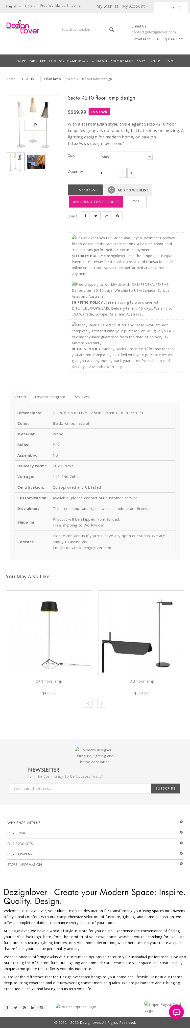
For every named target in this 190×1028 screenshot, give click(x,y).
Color (73, 155)
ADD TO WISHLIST (132, 190)
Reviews (81, 396)
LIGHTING (56, 61)
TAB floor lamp (141, 681)
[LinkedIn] (32, 1007)
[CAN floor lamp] (49, 633)
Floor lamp (52, 79)
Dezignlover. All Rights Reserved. (108, 1022)
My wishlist (107, 6)
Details (20, 396)
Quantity (75, 171)
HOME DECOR (77, 61)
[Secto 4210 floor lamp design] (33, 123)
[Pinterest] (24, 1007)
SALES (141, 61)
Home (10, 79)
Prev (88, 703)
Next (101, 703)
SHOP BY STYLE (122, 61)
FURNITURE (37, 61)
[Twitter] (16, 1007)
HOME (21, 61)
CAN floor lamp (49, 681)
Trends (155, 61)
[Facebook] (7, 1007)
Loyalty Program (50, 396)
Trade (169, 61)
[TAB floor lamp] (141, 633)
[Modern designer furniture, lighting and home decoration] (22, 27)
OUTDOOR (99, 61)
